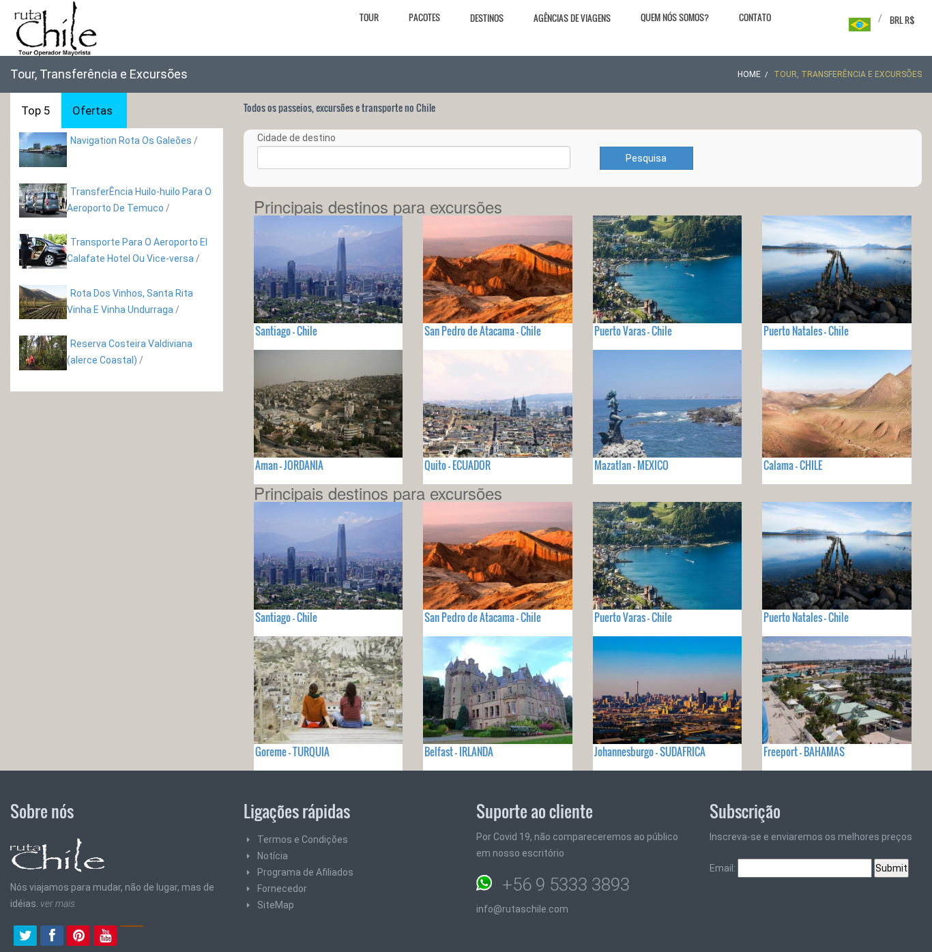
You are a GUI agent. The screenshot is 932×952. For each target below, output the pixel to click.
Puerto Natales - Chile (806, 330)
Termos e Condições (302, 839)
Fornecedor (282, 888)
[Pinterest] (78, 937)
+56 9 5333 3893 (566, 884)
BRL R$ (902, 20)
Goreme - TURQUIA (292, 751)
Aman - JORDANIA (289, 465)
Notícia (272, 855)
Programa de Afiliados (305, 872)
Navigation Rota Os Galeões (131, 140)
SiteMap (275, 904)
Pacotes (424, 17)
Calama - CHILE (792, 465)
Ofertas (92, 110)
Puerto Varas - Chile (633, 330)
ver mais (57, 903)
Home (749, 74)
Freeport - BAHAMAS (804, 751)
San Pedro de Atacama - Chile (482, 330)
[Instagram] (131, 937)
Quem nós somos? (675, 17)
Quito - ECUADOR (457, 465)
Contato (755, 17)
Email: (724, 868)
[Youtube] (105, 937)
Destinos (487, 18)
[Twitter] (25, 937)
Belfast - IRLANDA (458, 751)
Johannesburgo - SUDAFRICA (649, 751)
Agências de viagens (572, 18)
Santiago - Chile (286, 330)
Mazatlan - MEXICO (631, 465)
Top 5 (35, 110)
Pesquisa (646, 158)
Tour (369, 17)
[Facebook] (51, 937)
